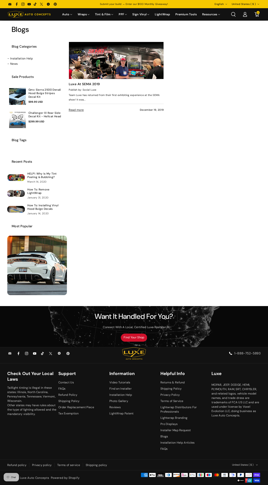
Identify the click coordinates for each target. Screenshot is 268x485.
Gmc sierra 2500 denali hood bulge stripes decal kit (44, 93)
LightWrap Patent (121, 413)
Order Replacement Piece (76, 407)
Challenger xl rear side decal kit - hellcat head (44, 114)
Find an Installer (120, 389)
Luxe (216, 373)
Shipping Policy (69, 401)
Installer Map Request (175, 430)
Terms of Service (171, 401)
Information (122, 373)
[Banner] (37, 265)
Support (67, 373)
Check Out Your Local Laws (30, 376)
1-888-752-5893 (247, 353)
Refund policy (16, 465)
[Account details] (245, 14)
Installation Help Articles (177, 443)
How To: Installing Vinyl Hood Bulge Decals (43, 207)
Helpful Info (172, 373)
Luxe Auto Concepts (34, 478)
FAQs (61, 389)
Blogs (164, 436)
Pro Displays (169, 424)
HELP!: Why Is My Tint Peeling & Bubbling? (42, 175)
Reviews (115, 407)
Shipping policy (96, 465)
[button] (67, 14)
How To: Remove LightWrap (38, 191)
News (14, 64)
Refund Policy (67, 395)
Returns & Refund (172, 382)
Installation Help (21, 58)
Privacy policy (42, 465)
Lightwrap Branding (173, 418)
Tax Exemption (68, 413)
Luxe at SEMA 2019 (84, 84)
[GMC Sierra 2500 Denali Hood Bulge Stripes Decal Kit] (17, 96)
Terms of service (68, 465)
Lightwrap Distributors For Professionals (178, 409)
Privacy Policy (170, 395)
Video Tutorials (119, 382)
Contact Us (66, 382)
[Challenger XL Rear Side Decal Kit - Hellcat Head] (17, 119)
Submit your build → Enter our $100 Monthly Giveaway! (134, 4)
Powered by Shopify (65, 478)
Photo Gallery (118, 401)
